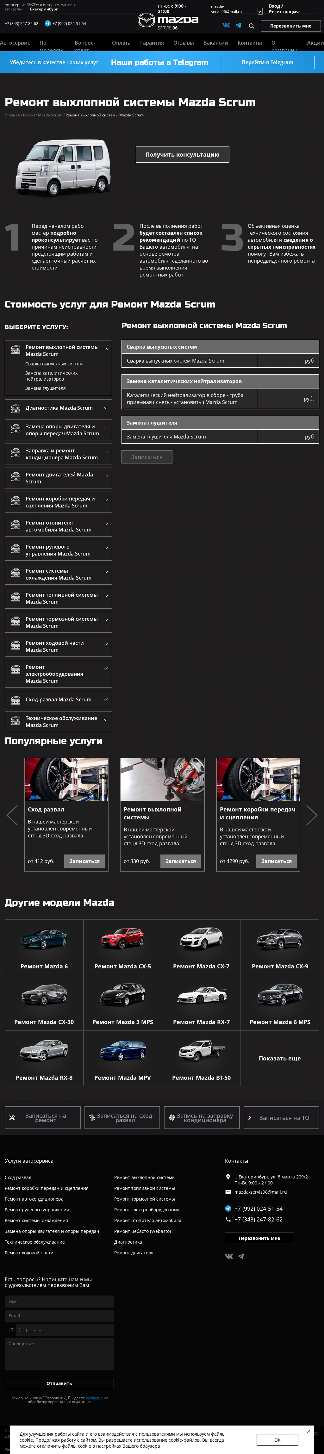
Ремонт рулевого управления (37, 1210)
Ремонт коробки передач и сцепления (258, 813)
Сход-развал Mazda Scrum (58, 699)
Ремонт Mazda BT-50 (201, 1077)
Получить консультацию (183, 154)
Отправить (59, 1383)
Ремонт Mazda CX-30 (44, 1022)
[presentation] (12, 816)
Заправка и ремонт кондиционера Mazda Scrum (62, 454)
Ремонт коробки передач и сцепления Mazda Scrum (60, 502)
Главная (13, 115)
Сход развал (46, 809)
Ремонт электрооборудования (146, 1210)
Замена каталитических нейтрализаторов (51, 376)
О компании (284, 46)
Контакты (250, 42)
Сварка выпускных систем (54, 364)
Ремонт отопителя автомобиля (147, 1220)
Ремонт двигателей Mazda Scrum (59, 478)
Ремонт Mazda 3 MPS (122, 1022)
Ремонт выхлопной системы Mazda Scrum (62, 350)
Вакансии (215, 42)
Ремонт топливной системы (144, 1188)
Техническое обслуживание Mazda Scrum (61, 722)
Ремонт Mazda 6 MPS (280, 1022)
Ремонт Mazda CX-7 (201, 966)
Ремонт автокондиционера (34, 1199)
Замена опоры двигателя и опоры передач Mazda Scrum (62, 430)
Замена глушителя (45, 388)
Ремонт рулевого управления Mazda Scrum (58, 550)
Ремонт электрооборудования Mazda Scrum (54, 673)
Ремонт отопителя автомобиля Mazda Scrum (58, 526)
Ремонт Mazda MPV (122, 1077)
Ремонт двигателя (133, 1253)
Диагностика (128, 1242)
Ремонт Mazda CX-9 (280, 966)
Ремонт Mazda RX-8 (44, 1077)
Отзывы (183, 42)
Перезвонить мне (290, 26)
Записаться (147, 457)
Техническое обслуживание (35, 1242)
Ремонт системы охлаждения (36, 1220)
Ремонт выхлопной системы (153, 813)
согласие (94, 1398)
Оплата (121, 42)
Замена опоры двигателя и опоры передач (52, 1231)
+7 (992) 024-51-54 (258, 1208)
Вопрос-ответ (85, 46)
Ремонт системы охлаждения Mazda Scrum (58, 574)
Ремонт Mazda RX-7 (201, 1022)
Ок (277, 1440)
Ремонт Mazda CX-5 (123, 966)
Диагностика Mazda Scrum (59, 407)
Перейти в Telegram (268, 62)
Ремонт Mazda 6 (44, 966)
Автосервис (15, 42)
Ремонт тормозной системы (144, 1199)
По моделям (51, 46)
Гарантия (152, 42)
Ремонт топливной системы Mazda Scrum (62, 598)
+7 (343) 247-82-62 (21, 23)
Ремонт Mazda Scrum (44, 115)
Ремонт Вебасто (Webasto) (142, 1231)
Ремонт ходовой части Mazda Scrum (55, 646)
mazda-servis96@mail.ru (226, 8)
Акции (315, 42)
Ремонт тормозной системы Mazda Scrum (62, 622)
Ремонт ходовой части (29, 1253)
